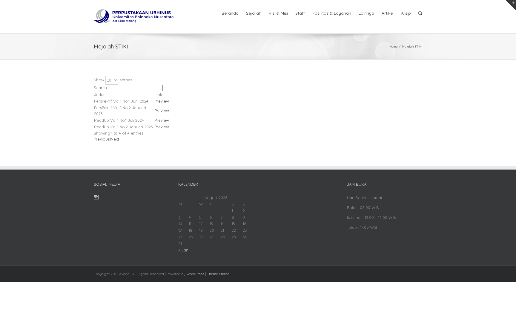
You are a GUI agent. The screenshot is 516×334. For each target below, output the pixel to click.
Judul (99, 94)
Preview (162, 101)
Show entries (113, 79)
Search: (101, 87)
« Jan (183, 250)
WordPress (195, 274)
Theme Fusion (218, 274)
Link (158, 94)
